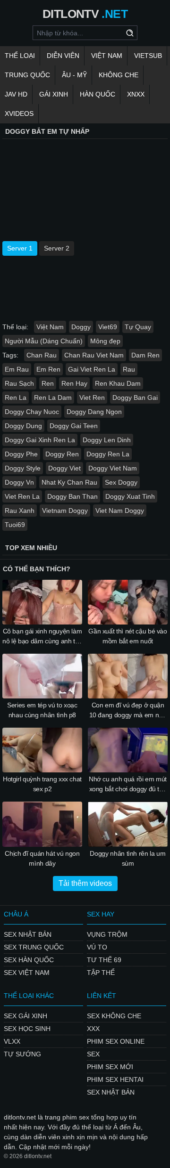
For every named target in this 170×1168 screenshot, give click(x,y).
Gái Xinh (53, 94)
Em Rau (17, 369)
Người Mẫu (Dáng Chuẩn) (44, 341)
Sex (93, 1054)
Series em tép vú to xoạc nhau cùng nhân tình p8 (42, 710)
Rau (129, 369)
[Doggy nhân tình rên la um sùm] (128, 824)
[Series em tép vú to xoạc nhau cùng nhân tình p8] (42, 676)
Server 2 (56, 248)
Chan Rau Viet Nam (94, 355)
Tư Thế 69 (104, 960)
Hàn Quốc (97, 94)
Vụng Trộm (107, 934)
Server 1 (20, 248)
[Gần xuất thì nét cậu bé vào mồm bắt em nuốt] (128, 602)
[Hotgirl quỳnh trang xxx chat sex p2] (42, 750)
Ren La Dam (53, 397)
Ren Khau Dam (118, 383)
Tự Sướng (22, 1054)
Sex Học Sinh (27, 1028)
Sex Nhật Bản (27, 934)
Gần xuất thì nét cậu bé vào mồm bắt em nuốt (127, 636)
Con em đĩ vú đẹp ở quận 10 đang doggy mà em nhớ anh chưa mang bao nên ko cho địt (127, 710)
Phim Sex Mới (110, 1067)
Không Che (118, 75)
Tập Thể (101, 972)
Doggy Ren (62, 454)
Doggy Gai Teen (74, 426)
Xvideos (19, 113)
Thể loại (20, 55)
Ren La (15, 397)
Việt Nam (106, 55)
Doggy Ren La (107, 454)
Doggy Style (23, 468)
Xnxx (135, 94)
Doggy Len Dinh (107, 440)
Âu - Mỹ (74, 75)
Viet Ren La (22, 496)
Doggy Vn (19, 482)
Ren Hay (74, 383)
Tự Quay (138, 327)
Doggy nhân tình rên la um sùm (127, 858)
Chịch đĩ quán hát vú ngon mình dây (42, 858)
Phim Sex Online (115, 1041)
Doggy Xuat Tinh (130, 496)
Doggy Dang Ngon (94, 411)
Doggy (81, 327)
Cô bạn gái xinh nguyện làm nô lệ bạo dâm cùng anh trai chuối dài (42, 636)
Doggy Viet (64, 468)
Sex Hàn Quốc (29, 960)
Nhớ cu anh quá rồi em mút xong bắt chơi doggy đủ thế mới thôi (128, 784)
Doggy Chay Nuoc (32, 411)
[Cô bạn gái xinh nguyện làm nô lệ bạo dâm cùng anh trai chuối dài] (42, 602)
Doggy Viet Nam (112, 468)
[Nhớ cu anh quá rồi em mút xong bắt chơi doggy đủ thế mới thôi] (128, 750)
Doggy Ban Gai (135, 397)
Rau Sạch (19, 383)
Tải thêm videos (85, 883)
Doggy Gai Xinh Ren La (40, 440)
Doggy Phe (21, 454)
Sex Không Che (114, 1016)
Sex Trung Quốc (34, 947)
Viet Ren (92, 397)
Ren (48, 383)
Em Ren (48, 369)
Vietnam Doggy (65, 510)
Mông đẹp (105, 341)
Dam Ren (145, 355)
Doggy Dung (23, 426)
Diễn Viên (63, 55)
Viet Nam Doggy (119, 510)
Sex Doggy (121, 482)
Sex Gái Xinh (25, 1016)
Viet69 (107, 327)
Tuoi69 (15, 524)
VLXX (12, 1041)
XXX (93, 1028)
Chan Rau (41, 355)
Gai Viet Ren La (91, 369)
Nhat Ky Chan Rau (69, 482)
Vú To (97, 947)
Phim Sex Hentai (115, 1079)
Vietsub (148, 55)
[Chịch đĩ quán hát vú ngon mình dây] (42, 824)
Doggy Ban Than (72, 496)
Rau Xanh (19, 510)
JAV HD (16, 94)
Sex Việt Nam (27, 972)
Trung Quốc (27, 75)
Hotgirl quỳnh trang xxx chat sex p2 (42, 784)
